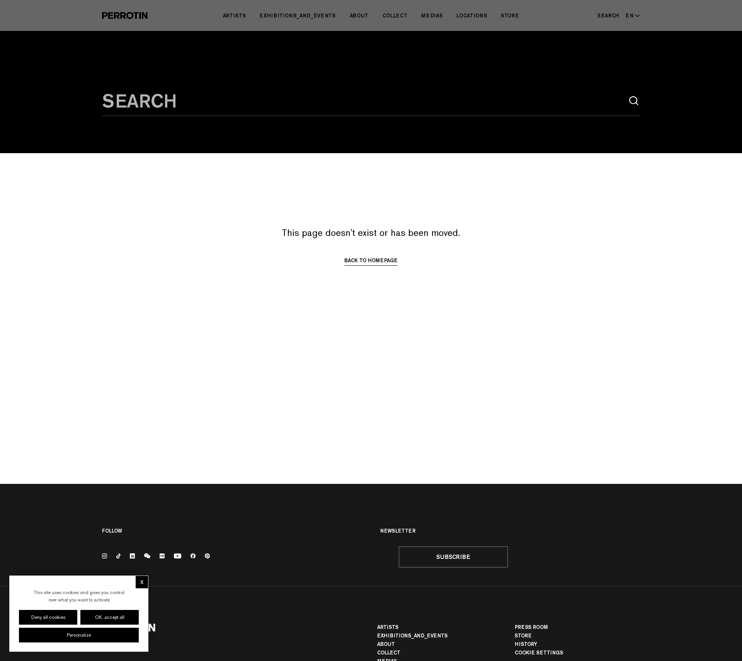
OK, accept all (109, 617)
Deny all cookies (48, 617)
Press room (531, 627)
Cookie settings (539, 652)
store (510, 15)
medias (431, 15)
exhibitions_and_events (297, 15)
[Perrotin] (125, 15)
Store (523, 635)
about (359, 15)
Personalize (79, 635)
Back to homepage (371, 260)
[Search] (634, 101)
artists (234, 15)
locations (471, 15)
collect (395, 15)
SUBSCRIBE (453, 556)
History (526, 644)
